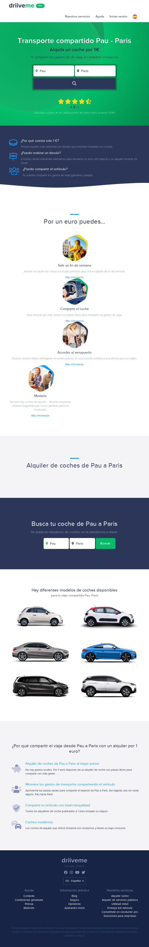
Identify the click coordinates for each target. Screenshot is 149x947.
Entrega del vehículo (119, 908)
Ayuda (100, 16)
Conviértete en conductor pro (120, 912)
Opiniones (74, 904)
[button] (135, 16)
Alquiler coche (120, 896)
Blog (74, 896)
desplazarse (97, 928)
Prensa (29, 904)
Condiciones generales (29, 900)
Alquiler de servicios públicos (120, 900)
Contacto (29, 896)
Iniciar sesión (118, 16)
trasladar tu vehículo (74, 935)
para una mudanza (120, 928)
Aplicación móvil (74, 908)
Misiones (29, 908)
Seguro (74, 900)
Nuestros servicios (77, 16)
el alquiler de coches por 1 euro (45, 928)
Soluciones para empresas (120, 916)
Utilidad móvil (120, 904)
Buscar (105, 543)
